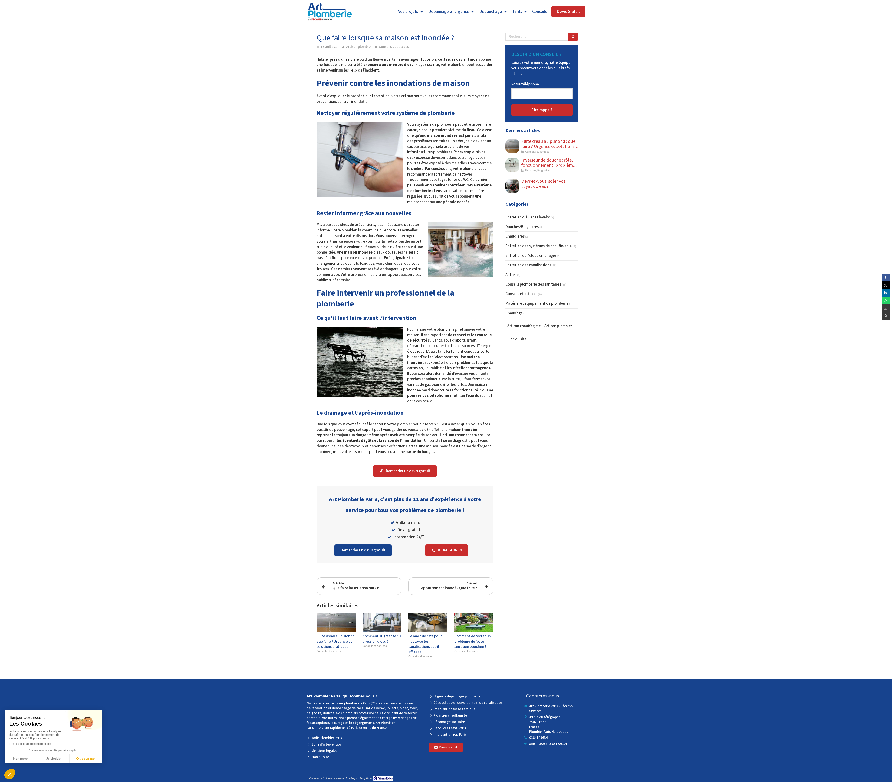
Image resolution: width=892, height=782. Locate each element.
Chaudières (515, 236)
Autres (510, 275)
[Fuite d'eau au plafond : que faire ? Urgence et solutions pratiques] (336, 623)
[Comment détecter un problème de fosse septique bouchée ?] (473, 623)
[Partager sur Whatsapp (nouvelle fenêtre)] (886, 300)
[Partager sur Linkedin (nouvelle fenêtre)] (886, 293)
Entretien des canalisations (528, 265)
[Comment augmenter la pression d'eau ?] (382, 623)
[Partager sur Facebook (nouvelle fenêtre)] (886, 277)
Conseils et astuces (521, 294)
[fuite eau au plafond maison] (512, 146)
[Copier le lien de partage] (886, 316)
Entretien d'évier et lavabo (527, 217)
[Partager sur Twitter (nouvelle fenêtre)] (886, 285)
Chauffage (514, 313)
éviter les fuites (453, 385)
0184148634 (538, 737)
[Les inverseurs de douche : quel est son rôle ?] (512, 165)
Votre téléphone (525, 84)
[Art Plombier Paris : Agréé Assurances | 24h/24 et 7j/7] (330, 12)
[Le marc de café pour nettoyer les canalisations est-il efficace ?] (427, 623)
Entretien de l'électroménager (530, 255)
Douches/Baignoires (522, 227)
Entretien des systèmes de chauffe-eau (538, 246)
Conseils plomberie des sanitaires (533, 284)
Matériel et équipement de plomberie (536, 303)
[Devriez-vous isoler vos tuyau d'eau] (512, 186)
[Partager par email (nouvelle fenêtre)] (886, 308)
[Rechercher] (573, 37)
